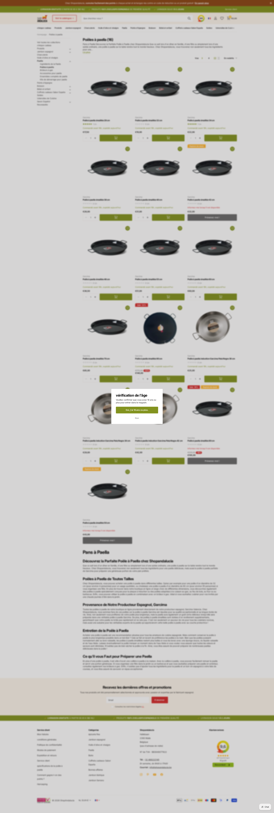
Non (137, 418)
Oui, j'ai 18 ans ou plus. (137, 410)
